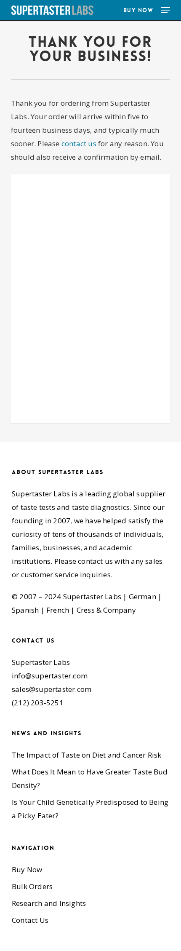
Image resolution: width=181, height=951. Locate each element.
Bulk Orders (32, 886)
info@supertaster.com (50, 675)
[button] (165, 10)
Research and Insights (49, 903)
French (57, 610)
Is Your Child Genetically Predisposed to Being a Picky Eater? (90, 808)
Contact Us (30, 920)
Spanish (25, 610)
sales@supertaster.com (51, 689)
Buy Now (27, 869)
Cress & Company (106, 610)
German (142, 596)
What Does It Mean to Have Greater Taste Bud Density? (90, 778)
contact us (78, 143)
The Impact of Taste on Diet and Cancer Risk (87, 755)
